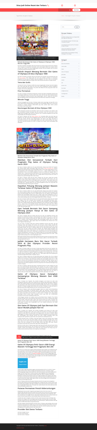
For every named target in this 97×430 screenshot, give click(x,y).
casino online (64, 66)
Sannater (20, 57)
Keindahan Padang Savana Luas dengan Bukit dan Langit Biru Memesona (70, 37)
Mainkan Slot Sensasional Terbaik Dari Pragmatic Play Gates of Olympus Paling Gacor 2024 (37, 156)
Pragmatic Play (48, 151)
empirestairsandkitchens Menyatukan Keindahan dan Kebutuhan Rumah (68, 49)
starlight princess (64, 90)
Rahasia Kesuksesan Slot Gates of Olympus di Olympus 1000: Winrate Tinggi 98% (36, 62)
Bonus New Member (65, 63)
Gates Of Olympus (65, 71)
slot (28, 57)
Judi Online (25, 57)
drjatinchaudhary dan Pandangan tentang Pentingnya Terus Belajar (69, 53)
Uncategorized (26, 151)
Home (62, 15)
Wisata (62, 96)
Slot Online (31, 57)
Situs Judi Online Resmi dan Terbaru (32, 5)
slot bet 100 (63, 85)
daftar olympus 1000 (36, 116)
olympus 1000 (43, 57)
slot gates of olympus (48, 337)
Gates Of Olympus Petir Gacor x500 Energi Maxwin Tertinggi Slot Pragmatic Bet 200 (36, 341)
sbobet (62, 80)
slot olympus (23, 58)
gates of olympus (38, 57)
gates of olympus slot (48, 168)
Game (62, 69)
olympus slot (48, 57)
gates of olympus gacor (41, 151)
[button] (70, 10)
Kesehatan (63, 77)
